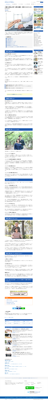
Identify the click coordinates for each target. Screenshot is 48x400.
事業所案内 (12, 399)
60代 (35, 42)
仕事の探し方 (38, 42)
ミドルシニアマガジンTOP (27, 382)
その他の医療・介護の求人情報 (10, 303)
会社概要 (6, 399)
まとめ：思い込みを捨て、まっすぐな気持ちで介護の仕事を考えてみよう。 (17, 46)
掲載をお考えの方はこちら (35, 397)
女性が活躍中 (20, 366)
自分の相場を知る (18, 321)
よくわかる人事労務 (37, 43)
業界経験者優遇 (16, 366)
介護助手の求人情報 (9, 299)
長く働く (40, 38)
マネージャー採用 (24, 366)
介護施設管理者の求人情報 (10, 302)
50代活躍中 (9, 361)
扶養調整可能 (13, 366)
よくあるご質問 (20, 397)
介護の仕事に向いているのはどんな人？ (12, 45)
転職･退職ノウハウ (18, 323)
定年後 (35, 39)
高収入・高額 (6, 366)
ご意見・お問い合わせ (7, 397)
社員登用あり (6, 371)
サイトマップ (23, 397)
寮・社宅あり (14, 371)
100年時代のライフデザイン (37, 44)
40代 (35, 41)
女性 (37, 39)
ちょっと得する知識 (8, 323)
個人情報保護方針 (30, 397)
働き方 (10, 317)
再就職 (40, 40)
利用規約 (17, 397)
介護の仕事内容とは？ (10, 38)
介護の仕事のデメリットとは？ (11, 42)
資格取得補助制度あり (10, 371)
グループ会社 (15, 399)
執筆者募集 (32, 384)
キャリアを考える (27, 321)
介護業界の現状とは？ (10, 39)
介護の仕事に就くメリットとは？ (11, 41)
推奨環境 (27, 397)
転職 (12, 317)
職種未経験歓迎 (9, 366)
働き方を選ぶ (8, 321)
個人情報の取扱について (12, 397)
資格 (41, 42)
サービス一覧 (8, 399)
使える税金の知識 (36, 40)
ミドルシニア (7, 317)
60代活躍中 (12, 361)
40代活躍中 (6, 361)
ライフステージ (36, 38)
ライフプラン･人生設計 (27, 323)
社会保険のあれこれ (39, 41)
